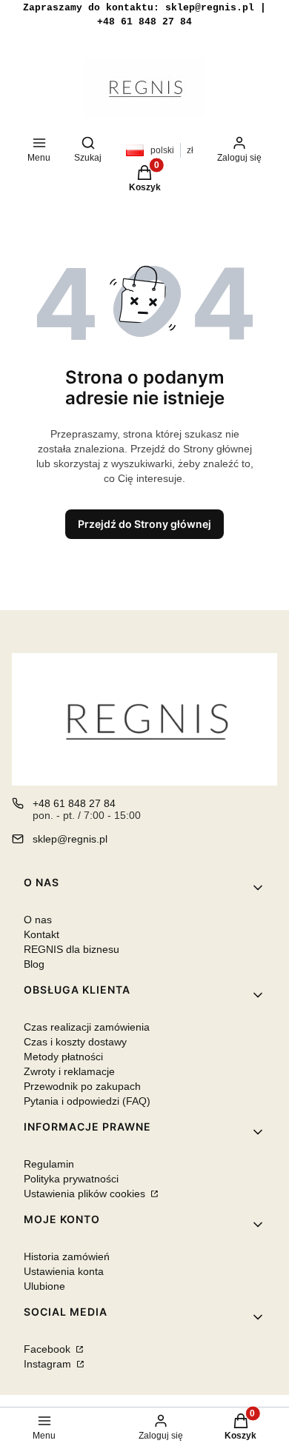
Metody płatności (63, 1056)
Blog (34, 964)
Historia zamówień (67, 1256)
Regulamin (49, 1164)
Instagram (49, 1364)
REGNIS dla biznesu (71, 949)
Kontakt (41, 934)
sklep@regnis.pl (70, 839)
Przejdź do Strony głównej (144, 524)
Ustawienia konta (64, 1271)
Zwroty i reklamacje (69, 1071)
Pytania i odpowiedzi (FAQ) (87, 1101)
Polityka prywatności (71, 1179)
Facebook (48, 1349)
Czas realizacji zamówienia (87, 1027)
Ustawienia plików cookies (86, 1193)
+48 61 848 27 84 (74, 803)
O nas (38, 919)
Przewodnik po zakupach (82, 1086)
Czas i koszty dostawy (75, 1042)
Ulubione (44, 1286)
